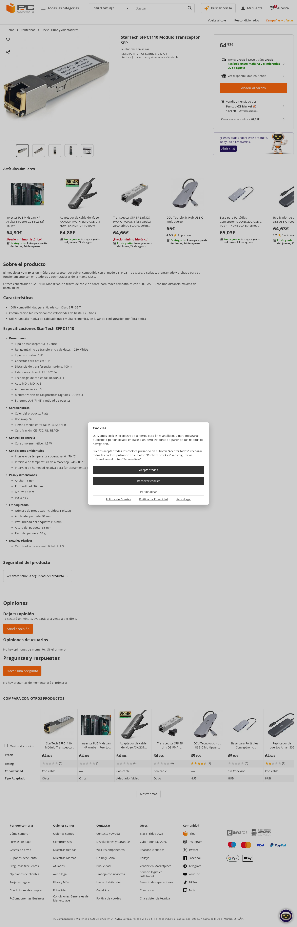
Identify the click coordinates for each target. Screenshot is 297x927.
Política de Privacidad (153, 499)
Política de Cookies (118, 499)
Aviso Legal (183, 499)
